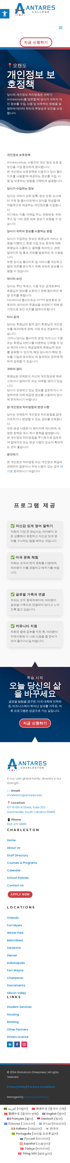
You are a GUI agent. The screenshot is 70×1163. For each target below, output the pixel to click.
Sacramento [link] (16, 985)
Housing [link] (13, 1014)
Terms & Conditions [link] (41, 1087)
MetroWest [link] (15, 940)
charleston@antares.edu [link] (24, 795)
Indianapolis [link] (16, 963)
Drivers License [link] (17, 1037)
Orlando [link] (13, 918)
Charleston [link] (15, 978)
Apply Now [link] (20, 894)
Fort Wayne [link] (15, 970)
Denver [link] (12, 955)
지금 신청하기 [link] (36, 42)
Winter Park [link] (15, 933)
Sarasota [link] (14, 948)
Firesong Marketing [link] (36, 1097)
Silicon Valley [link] (16, 993)
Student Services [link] (19, 1007)
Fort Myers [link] (14, 925)
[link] (4, 13)
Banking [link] (13, 1022)
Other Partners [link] (17, 1029)
